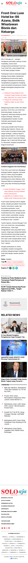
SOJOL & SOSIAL (5, 500)
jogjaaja (4, 543)
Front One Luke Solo (7, 265)
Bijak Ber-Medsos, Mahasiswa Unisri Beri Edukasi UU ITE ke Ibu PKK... (15, 389)
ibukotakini (17, 547)
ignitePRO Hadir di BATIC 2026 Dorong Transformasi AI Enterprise (12, 359)
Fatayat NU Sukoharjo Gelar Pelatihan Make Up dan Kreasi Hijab (14, 102)
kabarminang (20, 536)
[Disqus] (14, 462)
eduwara (21, 550)
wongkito (12, 543)
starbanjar (20, 543)
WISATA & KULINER (6, 517)
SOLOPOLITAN (5, 514)
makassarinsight (17, 539)
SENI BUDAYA (5, 508)
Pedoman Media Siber (7, 523)
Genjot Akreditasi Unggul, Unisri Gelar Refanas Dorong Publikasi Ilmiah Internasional (14, 191)
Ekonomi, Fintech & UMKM (9, 511)
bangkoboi (14, 550)
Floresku (11, 536)
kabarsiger (7, 539)
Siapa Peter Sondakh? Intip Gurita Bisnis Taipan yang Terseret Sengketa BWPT (14, 381)
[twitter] (16, 268)
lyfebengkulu (13, 552)
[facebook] (10, 268)
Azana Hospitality (18, 262)
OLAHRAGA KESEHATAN (8, 506)
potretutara (8, 541)
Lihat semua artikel (15, 305)
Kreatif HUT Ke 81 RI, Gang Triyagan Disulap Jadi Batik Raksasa (14, 414)
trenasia (4, 536)
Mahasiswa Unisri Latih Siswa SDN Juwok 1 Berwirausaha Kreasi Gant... (15, 406)
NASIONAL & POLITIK (7, 497)
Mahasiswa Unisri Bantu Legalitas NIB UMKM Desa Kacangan (14, 430)
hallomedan (17, 541)
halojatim (19, 545)
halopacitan (8, 547)
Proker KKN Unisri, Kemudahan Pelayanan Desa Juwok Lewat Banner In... (14, 398)
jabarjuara (5, 550)
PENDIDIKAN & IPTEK (7, 503)
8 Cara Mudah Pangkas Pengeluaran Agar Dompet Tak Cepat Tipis (12, 337)
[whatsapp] (13, 268)
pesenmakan (22, 552)
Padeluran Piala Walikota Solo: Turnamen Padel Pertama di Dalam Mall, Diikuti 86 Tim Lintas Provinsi (15, 95)
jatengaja (4, 552)
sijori (12, 545)
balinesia (6, 545)
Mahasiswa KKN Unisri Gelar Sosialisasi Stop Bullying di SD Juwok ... (15, 422)
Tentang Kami (5, 521)
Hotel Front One (19, 265)
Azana (9, 262)
